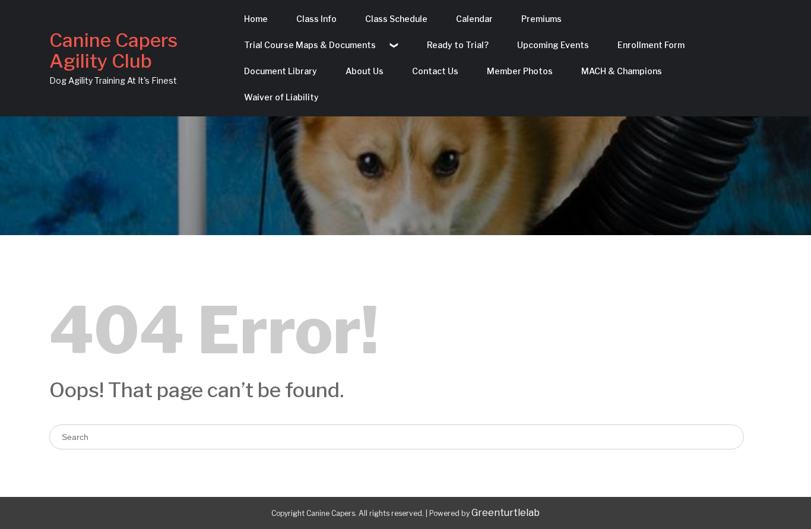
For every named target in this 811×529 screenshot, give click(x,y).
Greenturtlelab (505, 512)
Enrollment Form (651, 45)
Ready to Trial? (458, 45)
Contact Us (435, 71)
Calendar (474, 19)
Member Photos (520, 71)
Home (256, 19)
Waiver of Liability (281, 97)
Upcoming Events (553, 45)
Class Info (316, 19)
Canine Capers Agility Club (113, 50)
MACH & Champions (621, 71)
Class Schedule (396, 19)
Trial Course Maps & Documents (310, 45)
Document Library (280, 71)
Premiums (541, 19)
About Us (365, 71)
